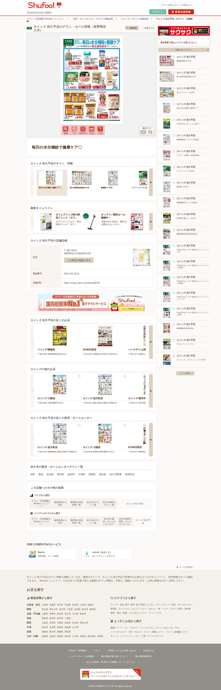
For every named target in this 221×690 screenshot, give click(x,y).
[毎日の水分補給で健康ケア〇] (52, 177)
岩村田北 (130, 474)
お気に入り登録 (79, 376)
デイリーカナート (155, 636)
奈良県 (75, 623)
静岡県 (52, 618)
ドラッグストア (163, 604)
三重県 (68, 618)
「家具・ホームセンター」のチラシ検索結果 (92, 19)
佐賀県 (52, 636)
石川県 (75, 614)
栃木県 (85, 609)
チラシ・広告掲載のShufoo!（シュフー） (46, 19)
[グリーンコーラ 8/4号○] (145, 177)
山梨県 (45, 614)
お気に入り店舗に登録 (148, 28)
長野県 (52, 614)
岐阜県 (60, 618)
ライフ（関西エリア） (154, 632)
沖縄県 (100, 636)
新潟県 (60, 614)
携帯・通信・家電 (118, 613)
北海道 (45, 605)
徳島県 (45, 632)
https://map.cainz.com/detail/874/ (82, 282)
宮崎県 (83, 636)
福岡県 (45, 636)
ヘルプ (97, 650)
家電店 (113, 609)
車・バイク (163, 609)
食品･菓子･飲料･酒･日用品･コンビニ (137, 604)
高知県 (68, 632)
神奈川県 (53, 609)
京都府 (60, 623)
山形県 (83, 605)
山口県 (75, 627)
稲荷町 (92, 474)
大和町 (81, 474)
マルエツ (138, 632)
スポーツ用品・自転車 (180, 609)
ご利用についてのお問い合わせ (121, 650)
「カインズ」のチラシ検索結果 (133, 19)
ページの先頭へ (185, 567)
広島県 (52, 627)
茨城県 (77, 609)
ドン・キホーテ (131, 628)
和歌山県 (84, 623)
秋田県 (75, 605)
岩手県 (60, 605)
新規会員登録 (181, 12)
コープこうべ (126, 636)
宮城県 (68, 605)
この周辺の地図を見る (79, 260)
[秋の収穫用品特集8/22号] (83, 177)
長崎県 (60, 636)
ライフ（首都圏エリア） (177, 632)
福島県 (90, 605)
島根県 (68, 627)
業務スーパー (116, 628)
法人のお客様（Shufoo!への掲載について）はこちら (110, 662)
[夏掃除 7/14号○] (114, 177)
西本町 (60, 474)
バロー (137, 636)
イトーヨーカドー (118, 632)
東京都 (45, 609)
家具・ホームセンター (182, 604)
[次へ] (151, 182)
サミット (114, 636)
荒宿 (40, 474)
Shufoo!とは (148, 650)
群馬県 (92, 609)
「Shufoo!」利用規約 (77, 650)
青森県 (52, 605)
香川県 (52, 632)
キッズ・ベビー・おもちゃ (144, 609)
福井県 (83, 614)
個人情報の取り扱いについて (114, 656)
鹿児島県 (91, 636)
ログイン (157, 12)
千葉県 (70, 609)
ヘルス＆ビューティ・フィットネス (145, 613)
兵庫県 (52, 623)
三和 (144, 636)
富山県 (68, 614)
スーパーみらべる (164, 628)
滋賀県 (68, 623)
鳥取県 (60, 627)
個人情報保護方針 (143, 656)
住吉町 (50, 474)
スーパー (114, 604)
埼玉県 (62, 609)
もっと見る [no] (185, 373)
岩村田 (71, 474)
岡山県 (45, 627)
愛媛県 (60, 632)
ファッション (124, 609)
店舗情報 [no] (132, 28)
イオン (177, 628)
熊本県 (68, 636)
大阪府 (45, 623)
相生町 (102, 474)
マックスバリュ (147, 628)
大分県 (75, 636)
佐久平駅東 (116, 474)
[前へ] (32, 182)
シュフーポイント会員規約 (81, 656)
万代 (130, 632)
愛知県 (45, 618)
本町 (32, 474)
